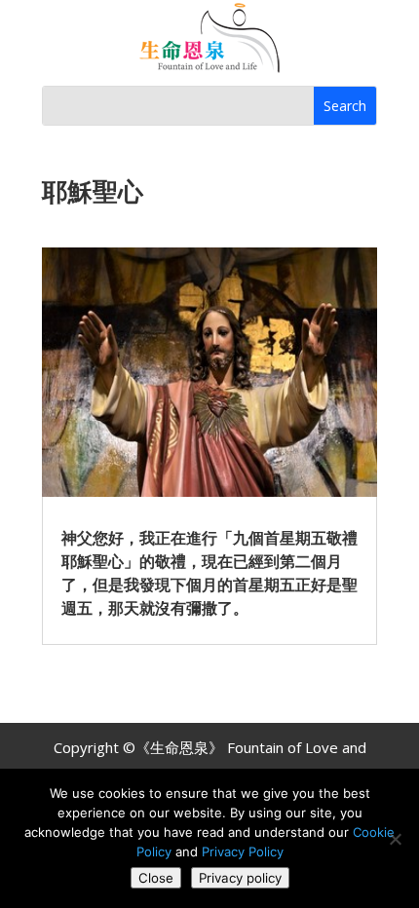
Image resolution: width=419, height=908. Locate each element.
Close (155, 878)
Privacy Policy (243, 851)
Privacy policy (240, 878)
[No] (394, 839)
